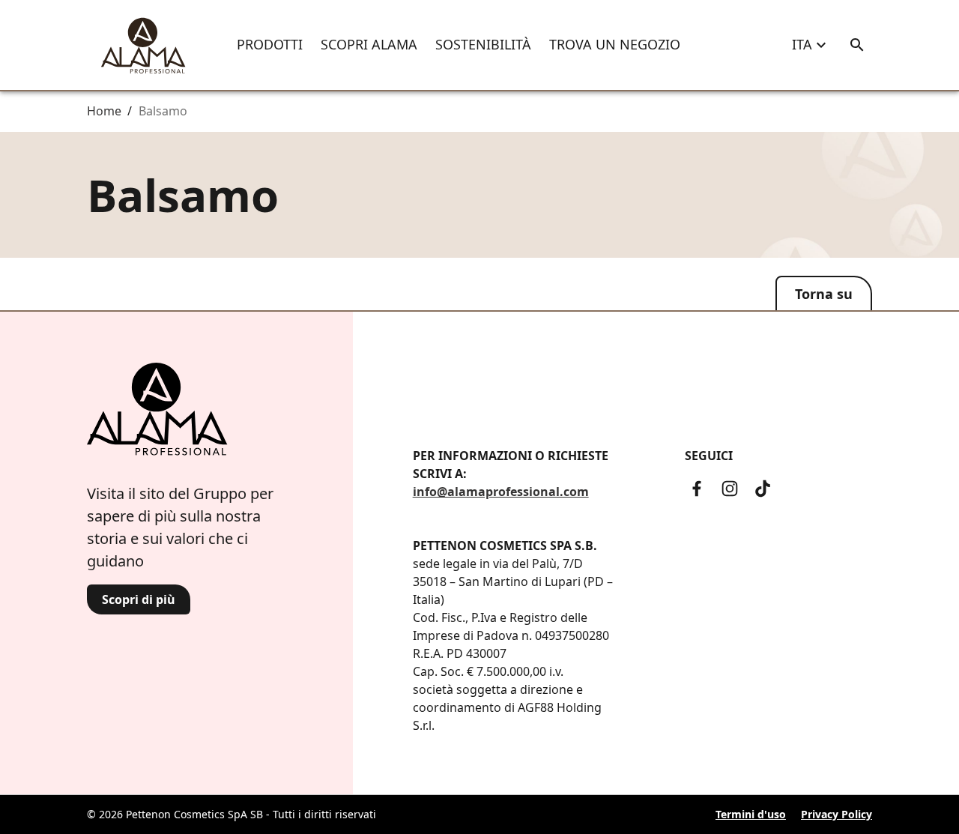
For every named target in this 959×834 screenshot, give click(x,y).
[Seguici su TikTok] (763, 489)
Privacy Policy (836, 814)
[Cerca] (857, 45)
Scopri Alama (369, 44)
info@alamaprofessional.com (501, 491)
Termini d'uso (751, 814)
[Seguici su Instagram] (730, 489)
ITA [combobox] (802, 44)
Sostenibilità (483, 44)
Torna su (824, 294)
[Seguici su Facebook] (697, 489)
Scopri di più (138, 599)
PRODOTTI (270, 44)
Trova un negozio (614, 44)
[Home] (143, 45)
